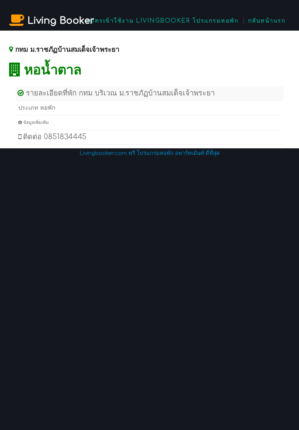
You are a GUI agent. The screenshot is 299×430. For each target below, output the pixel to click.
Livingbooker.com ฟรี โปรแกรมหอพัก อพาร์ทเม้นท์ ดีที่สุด (149, 153)
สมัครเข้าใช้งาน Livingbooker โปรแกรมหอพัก (162, 20)
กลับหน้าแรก (267, 20)
